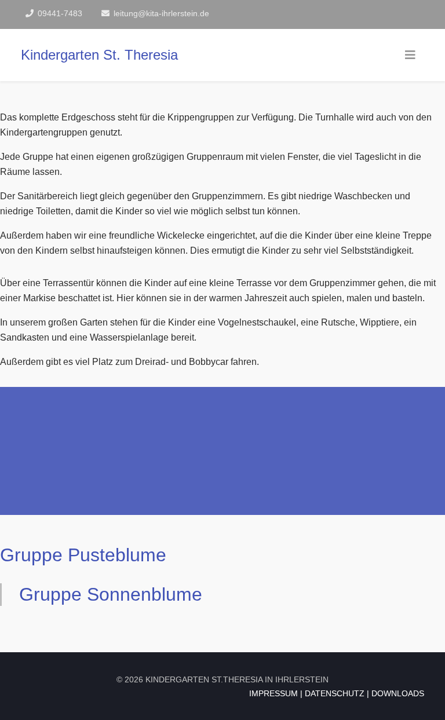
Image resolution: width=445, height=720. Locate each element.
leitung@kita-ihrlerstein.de (161, 13)
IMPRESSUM (273, 693)
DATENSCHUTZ (334, 693)
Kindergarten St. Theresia (99, 55)
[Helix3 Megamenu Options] (410, 55)
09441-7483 (60, 13)
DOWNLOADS (397, 693)
